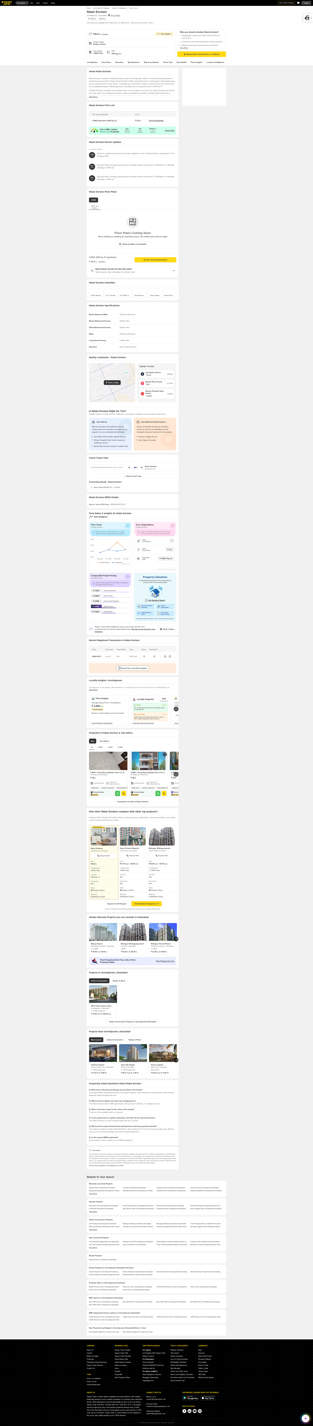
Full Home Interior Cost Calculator (182, 1377)
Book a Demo (168, 629)
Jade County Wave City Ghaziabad (134, 1244)
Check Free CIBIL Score (179, 1371)
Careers (89, 1353)
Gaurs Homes (108, 596)
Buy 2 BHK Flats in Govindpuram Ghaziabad (103, 1302)
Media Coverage (92, 1356)
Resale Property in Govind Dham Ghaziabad (137, 1275)
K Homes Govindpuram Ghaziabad (134, 1188)
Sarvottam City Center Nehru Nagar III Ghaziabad (139, 1226)
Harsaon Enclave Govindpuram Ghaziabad (204, 1188)
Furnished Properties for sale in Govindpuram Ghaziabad (172, 1287)
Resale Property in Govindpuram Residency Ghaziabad (105, 1272)
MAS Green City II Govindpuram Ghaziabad (103, 1206)
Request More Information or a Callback (202, 54)
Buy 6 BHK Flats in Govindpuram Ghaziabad (103, 1305)
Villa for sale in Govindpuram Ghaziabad (136, 1290)
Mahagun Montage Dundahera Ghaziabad (137, 1224)
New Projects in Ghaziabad (101, 8)
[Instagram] (200, 1411)
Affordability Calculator (178, 1362)
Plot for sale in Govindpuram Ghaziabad (203, 1287)
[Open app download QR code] (308, 18)
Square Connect (148, 1356)
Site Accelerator (148, 1362)
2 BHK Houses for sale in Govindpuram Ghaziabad (105, 1317)
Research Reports (204, 1359)
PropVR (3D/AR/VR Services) (153, 1365)
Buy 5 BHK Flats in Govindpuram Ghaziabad (205, 1302)
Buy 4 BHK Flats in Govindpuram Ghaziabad (171, 1302)
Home (88, 8)
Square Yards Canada (122, 1350)
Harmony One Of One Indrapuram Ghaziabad (138, 1242)
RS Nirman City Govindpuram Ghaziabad (170, 1206)
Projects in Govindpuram (119, 8)
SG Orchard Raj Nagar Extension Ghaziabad (104, 1242)
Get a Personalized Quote (156, 260)
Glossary (201, 1353)
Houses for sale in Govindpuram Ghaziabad (137, 1287)
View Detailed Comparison (145, 904)
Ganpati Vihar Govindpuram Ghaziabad (102, 1188)
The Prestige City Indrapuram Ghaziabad (102, 1224)
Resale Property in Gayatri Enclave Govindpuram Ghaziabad (206, 1272)
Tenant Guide (203, 1371)
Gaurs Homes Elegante (111, 601)
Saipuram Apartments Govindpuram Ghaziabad (206, 1191)
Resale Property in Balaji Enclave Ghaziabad (138, 1272)
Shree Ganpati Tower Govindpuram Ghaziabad (205, 1209)
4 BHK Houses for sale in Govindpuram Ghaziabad (172, 1317)
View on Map (113, 383)
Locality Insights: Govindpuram (105, 680)
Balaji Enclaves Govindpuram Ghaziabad (102, 1260)
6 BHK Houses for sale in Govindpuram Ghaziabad (105, 1320)
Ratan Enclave (108, 606)
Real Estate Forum (205, 1356)
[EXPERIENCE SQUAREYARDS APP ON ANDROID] (191, 1400)
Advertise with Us (149, 1368)
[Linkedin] (189, 1411)
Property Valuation (176, 1350)
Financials (90, 1359)
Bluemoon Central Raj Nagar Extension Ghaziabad (206, 1244)
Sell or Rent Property (286, 3)
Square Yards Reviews (95, 1365)
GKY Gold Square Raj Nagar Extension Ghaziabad (105, 1244)
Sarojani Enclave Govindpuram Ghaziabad (170, 1188)
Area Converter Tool (177, 1380)
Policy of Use (91, 1381)
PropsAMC (118, 1374)
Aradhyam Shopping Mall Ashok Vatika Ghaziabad (172, 1226)
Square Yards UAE (121, 1353)
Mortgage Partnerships (151, 1377)
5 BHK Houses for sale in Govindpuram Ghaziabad (206, 1317)
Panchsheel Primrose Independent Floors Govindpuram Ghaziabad (206, 1206)
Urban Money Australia (123, 1362)
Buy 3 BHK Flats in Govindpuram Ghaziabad (137, 1302)
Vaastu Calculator (176, 1356)
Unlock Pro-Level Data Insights (134, 668)
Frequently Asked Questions (97, 1362)
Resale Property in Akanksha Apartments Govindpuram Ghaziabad (105, 1275)
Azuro (117, 1368)
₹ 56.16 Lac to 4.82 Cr (160, 1073)
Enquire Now (105, 856)
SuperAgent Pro (148, 1380)
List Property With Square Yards (154, 1353)
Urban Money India (121, 1359)
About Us (90, 1350)
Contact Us (91, 1368)
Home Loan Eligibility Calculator (181, 1374)
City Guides (202, 1362)
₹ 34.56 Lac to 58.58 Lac (101, 1014)
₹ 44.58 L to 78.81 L (99, 952)
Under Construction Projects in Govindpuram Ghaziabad (132, 1022)
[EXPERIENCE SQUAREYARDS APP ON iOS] (208, 1400)
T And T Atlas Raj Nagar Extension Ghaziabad (171, 1244)
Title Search (174, 1353)
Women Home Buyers (206, 1377)
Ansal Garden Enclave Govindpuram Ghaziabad (139, 1206)
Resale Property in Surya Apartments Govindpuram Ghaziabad (172, 1272)
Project (45, 3)
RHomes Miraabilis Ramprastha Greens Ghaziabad (105, 1226)
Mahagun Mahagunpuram (159, 848)
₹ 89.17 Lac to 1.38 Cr (130, 1073)
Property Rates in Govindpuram (102, 723)
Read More (93, 97)
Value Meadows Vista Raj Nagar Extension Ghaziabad (172, 1242)
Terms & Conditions (94, 1378)
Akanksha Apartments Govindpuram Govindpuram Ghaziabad (139, 1191)
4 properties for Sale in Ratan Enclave (132, 802)
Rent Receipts (175, 1368)
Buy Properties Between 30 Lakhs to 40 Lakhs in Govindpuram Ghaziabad (139, 1332)
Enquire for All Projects (116, 904)
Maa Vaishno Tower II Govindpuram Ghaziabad (138, 1209)
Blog (199, 1350)
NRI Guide (202, 1374)
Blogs (53, 3)
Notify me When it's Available (134, 244)
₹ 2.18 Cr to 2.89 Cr (99, 1073)
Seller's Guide (203, 1368)
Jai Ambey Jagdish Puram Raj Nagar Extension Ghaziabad (206, 1226)
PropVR (117, 1371)
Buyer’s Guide (203, 1365)
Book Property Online (122, 1377)
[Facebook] (184, 1411)
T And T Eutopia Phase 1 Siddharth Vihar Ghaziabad (206, 1224)
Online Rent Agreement (178, 1365)
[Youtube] (195, 1411)
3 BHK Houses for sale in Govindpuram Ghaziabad (139, 1317)
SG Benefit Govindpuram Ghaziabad (101, 1209)
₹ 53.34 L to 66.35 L (129, 952)
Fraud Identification (93, 1385)
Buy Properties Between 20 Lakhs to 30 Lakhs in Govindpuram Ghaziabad (105, 1332)
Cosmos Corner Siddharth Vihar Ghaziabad (204, 1242)
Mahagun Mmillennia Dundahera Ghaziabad (171, 1224)
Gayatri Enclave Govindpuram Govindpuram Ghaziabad (172, 1191)
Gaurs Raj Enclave (110, 590)
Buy (31, 3)
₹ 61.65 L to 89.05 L (159, 952)
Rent (38, 3)
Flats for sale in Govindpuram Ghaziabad (102, 1290)
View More (184, 48)
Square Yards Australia (123, 1356)
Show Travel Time (134, 476)
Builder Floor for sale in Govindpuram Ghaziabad (105, 1287)
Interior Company (121, 1365)
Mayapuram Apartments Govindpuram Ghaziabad (105, 1191)
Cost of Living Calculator (179, 1359)
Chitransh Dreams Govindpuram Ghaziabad (171, 1209)
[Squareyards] (7, 3)
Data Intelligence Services (152, 1374)
